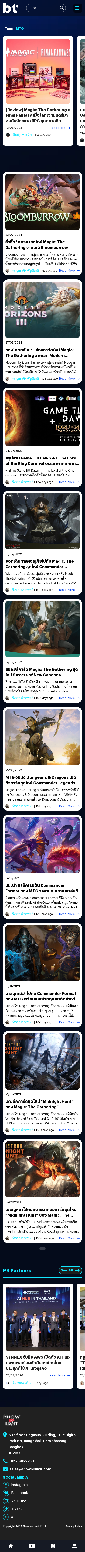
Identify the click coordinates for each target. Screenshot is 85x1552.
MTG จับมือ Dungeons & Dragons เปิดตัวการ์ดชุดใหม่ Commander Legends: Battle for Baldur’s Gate (40, 782)
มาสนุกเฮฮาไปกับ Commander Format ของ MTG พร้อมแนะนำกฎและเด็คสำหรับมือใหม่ (41, 998)
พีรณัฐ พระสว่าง (22, 134)
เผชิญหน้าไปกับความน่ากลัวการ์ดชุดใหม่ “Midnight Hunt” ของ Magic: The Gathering (40, 1214)
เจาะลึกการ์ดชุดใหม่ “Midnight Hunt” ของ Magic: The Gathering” (39, 1104)
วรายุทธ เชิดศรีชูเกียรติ (25, 270)
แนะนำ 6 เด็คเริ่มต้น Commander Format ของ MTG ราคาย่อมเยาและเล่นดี (41, 888)
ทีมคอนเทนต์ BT (22, 1383)
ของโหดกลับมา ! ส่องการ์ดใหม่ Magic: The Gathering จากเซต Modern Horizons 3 (39, 355)
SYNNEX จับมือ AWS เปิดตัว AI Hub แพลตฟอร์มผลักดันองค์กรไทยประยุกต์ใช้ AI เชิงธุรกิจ (38, 1362)
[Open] (77, 8)
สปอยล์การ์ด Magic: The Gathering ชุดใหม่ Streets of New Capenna (41, 672)
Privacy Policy (74, 1526)
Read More (57, 127)
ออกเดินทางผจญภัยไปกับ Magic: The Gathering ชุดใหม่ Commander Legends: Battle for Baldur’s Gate (39, 566)
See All (67, 1270)
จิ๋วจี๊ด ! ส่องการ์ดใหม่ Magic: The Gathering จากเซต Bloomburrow (36, 244)
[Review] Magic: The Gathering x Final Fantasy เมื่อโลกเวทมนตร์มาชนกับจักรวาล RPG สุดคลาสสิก (38, 115)
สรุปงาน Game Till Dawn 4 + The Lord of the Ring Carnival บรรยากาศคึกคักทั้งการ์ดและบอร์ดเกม (40, 463)
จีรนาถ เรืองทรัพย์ (22, 482)
